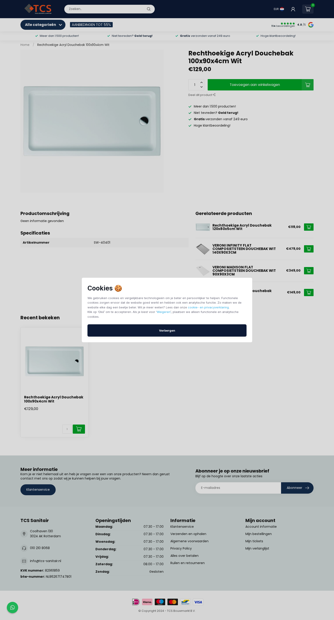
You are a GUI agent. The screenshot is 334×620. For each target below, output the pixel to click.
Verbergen (167, 330)
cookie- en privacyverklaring (208, 307)
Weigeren (163, 312)
